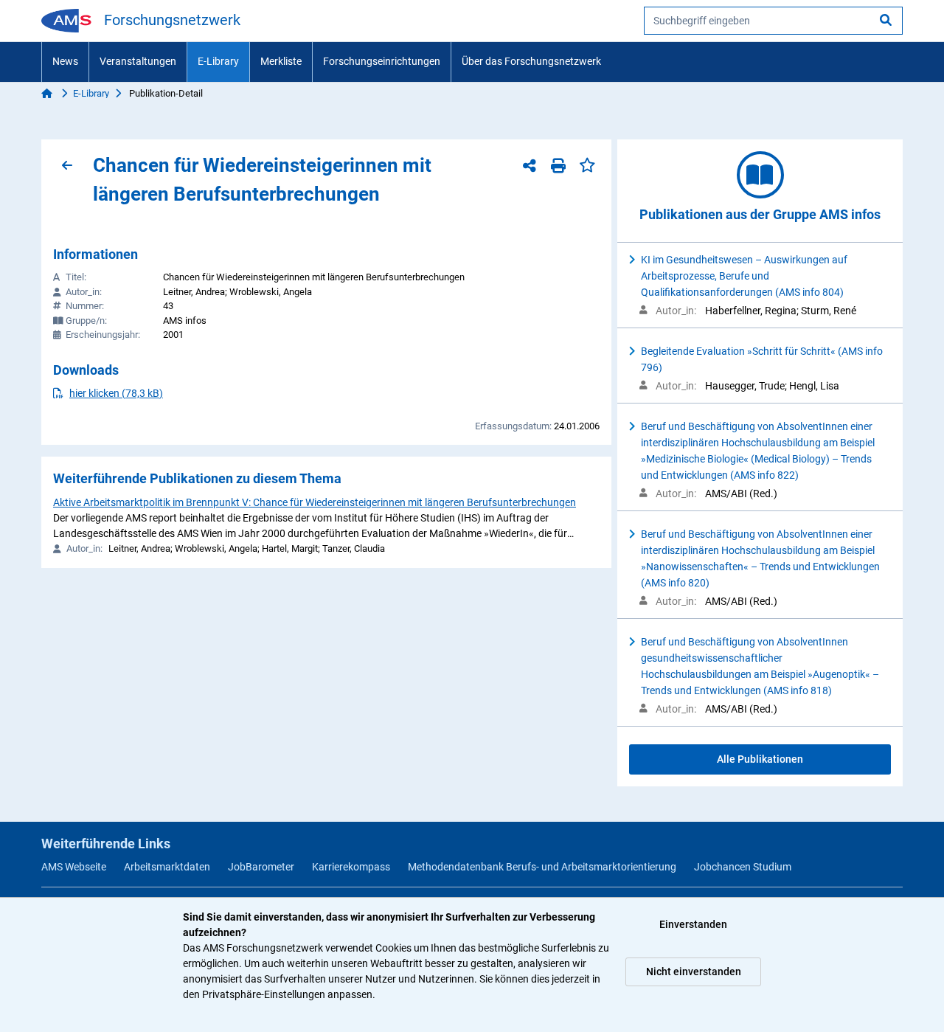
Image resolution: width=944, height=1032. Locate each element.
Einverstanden (693, 924)
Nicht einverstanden (693, 971)
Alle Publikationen (760, 759)
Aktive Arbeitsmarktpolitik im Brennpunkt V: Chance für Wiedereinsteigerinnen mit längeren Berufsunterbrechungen (314, 502)
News (65, 61)
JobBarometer (261, 867)
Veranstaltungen (138, 61)
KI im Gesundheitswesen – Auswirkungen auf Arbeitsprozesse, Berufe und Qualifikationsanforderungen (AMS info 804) (744, 276)
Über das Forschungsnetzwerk (531, 61)
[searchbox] (773, 21)
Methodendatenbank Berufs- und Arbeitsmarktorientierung (542, 867)
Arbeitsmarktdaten (167, 867)
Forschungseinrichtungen (381, 61)
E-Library (218, 61)
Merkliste (281, 61)
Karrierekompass (351, 867)
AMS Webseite (73, 867)
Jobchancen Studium (742, 867)
